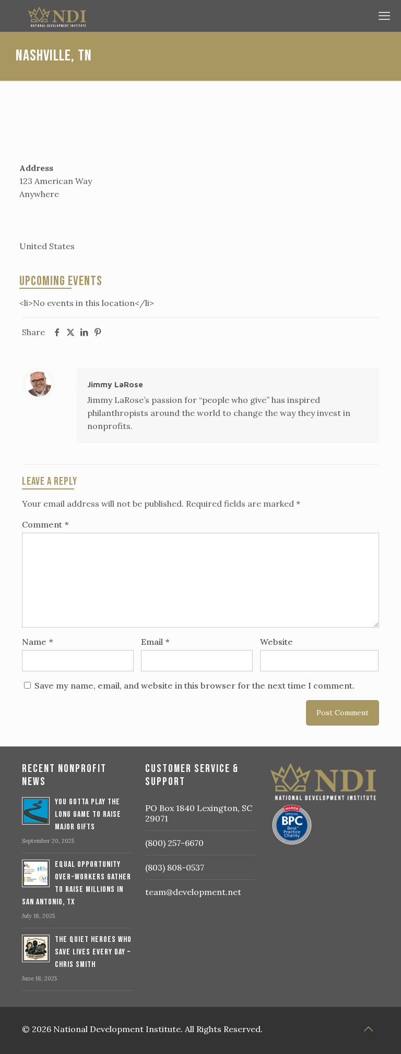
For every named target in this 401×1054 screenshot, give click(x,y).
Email (155, 641)
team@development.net (193, 892)
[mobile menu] (384, 15)
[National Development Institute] (197, 15)
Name (37, 641)
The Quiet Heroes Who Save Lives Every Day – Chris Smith (93, 952)
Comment (45, 524)
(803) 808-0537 (174, 867)
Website (276, 641)
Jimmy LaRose (115, 384)
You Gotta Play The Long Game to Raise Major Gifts (88, 814)
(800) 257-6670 (174, 843)
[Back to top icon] (368, 1029)
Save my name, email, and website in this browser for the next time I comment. (194, 685)
